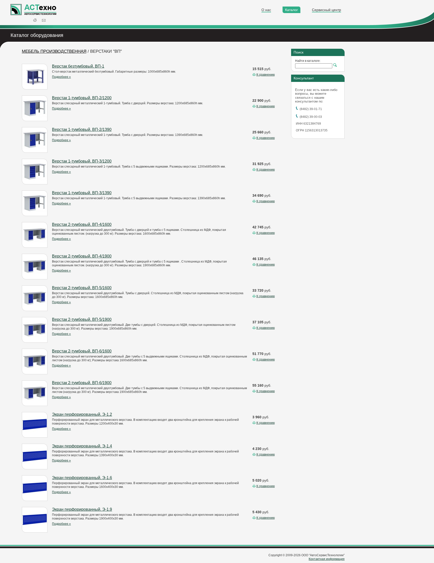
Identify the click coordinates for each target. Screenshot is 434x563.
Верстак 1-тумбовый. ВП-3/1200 (82, 161)
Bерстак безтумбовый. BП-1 (78, 66)
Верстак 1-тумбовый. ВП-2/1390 (82, 129)
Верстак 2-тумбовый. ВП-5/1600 (82, 288)
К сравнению (265, 74)
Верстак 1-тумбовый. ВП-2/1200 (82, 98)
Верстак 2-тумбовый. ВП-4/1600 (82, 224)
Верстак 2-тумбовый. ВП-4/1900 (82, 256)
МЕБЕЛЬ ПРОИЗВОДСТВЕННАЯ (54, 51)
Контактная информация (327, 559)
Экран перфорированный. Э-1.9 (82, 509)
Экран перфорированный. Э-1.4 (82, 446)
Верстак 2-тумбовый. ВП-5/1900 (82, 319)
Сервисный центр (326, 10)
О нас (266, 10)
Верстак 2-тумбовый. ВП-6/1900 (82, 383)
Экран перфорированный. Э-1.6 (82, 478)
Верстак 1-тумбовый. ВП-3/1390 (82, 193)
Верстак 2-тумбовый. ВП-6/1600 (82, 351)
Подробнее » (61, 77)
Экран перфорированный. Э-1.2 (82, 414)
